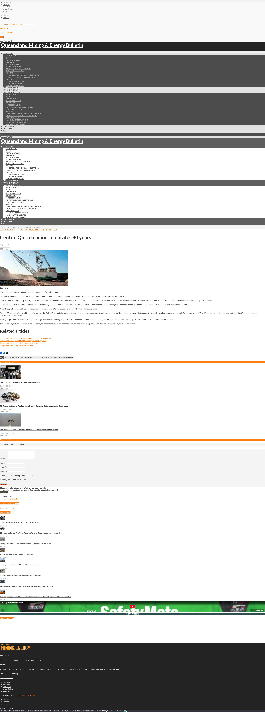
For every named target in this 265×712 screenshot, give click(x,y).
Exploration (11, 62)
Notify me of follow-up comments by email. (19, 475)
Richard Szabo (5, 247)
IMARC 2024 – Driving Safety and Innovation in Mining (21, 382)
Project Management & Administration (22, 75)
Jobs (4, 131)
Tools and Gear (12, 118)
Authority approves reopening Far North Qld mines (17, 554)
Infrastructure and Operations (19, 107)
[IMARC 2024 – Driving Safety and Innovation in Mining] (10, 378)
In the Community (13, 105)
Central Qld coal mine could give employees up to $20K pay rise (26, 338)
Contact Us (7, 3)
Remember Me (7, 32)
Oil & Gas (9, 73)
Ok (124, 711)
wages (70, 357)
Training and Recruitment (17, 120)
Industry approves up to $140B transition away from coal (19, 565)
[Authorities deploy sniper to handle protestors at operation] (2, 572)
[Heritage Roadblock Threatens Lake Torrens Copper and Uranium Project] (10, 426)
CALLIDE (23, 357)
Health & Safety (12, 64)
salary (65, 357)
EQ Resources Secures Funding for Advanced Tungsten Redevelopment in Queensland (34, 406)
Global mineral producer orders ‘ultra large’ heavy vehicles (23, 488)
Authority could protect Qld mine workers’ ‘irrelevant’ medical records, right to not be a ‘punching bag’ (35, 597)
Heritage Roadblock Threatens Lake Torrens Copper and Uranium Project (29, 429)
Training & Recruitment (16, 81)
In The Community (13, 66)
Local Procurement (11, 88)
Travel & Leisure (9, 126)
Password (4, 28)
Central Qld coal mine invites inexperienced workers (21, 343)
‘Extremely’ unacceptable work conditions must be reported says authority (29, 490)
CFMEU (30, 357)
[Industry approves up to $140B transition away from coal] (2, 561)
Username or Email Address (11, 24)
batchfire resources (12, 357)
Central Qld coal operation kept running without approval (23, 340)
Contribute (7, 7)
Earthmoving (11, 56)
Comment (4, 459)
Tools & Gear (11, 79)
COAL (35, 357)
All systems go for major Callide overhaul (16, 345)
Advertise (6, 5)
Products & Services (11, 92)
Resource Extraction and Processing (21, 116)
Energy (8, 58)
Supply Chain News (10, 90)
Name (3, 463)
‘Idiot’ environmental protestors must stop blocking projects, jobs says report (27, 586)
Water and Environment (16, 124)
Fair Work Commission (53, 357)
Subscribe (6, 11)
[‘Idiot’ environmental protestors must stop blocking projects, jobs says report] (2, 583)
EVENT (41, 357)
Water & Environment (15, 86)
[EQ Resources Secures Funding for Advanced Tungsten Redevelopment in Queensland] (10, 402)
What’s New (7, 128)
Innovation (11, 103)
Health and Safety (13, 101)
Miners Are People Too (15, 71)
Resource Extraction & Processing (20, 77)
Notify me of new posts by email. (15, 479)
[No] (126, 711)
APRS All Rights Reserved (25, 695)
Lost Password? (6, 41)
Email (3, 467)
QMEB (2, 227)
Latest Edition (8, 9)
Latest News (8, 54)
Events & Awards (13, 60)
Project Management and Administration (23, 113)
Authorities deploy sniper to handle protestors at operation (20, 575)
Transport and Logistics (16, 122)
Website (3, 471)
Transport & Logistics (15, 84)
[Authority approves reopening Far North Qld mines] (2, 551)
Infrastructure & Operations (18, 69)
